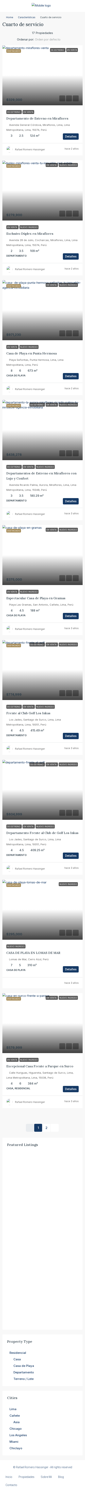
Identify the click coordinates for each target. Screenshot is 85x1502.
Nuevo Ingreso (29, 227)
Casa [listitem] (17, 1359)
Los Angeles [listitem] (18, 1435)
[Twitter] (29, 1494)
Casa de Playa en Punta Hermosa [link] (31, 353)
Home (9, 17)
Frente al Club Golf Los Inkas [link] (28, 713)
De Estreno (14, 112)
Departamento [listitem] (23, 1372)
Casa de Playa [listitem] (23, 1366)
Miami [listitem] (13, 1442)
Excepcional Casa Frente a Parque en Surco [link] (39, 1066)
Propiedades (26, 1476)
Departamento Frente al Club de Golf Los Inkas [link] (42, 833)
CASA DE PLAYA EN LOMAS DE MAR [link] (33, 953)
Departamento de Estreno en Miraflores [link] (37, 118)
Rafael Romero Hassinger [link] (30, 149)
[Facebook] (22, 1494)
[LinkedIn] (42, 1494)
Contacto (11, 1485)
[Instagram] (36, 1494)
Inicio (9, 1476)
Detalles (70, 136)
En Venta (28, 112)
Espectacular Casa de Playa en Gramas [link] (35, 598)
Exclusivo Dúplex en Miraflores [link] (29, 234)
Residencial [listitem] (17, 1353)
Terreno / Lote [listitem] (23, 1379)
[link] (42, 75)
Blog (61, 1476)
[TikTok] (63, 1494)
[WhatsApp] (56, 1494)
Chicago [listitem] (15, 1428)
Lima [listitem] (12, 1409)
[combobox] (51, 39)
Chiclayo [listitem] (15, 1448)
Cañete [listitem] (14, 1415)
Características (26, 17)
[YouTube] (49, 1494)
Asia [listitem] (16, 1422)
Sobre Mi (46, 1476)
